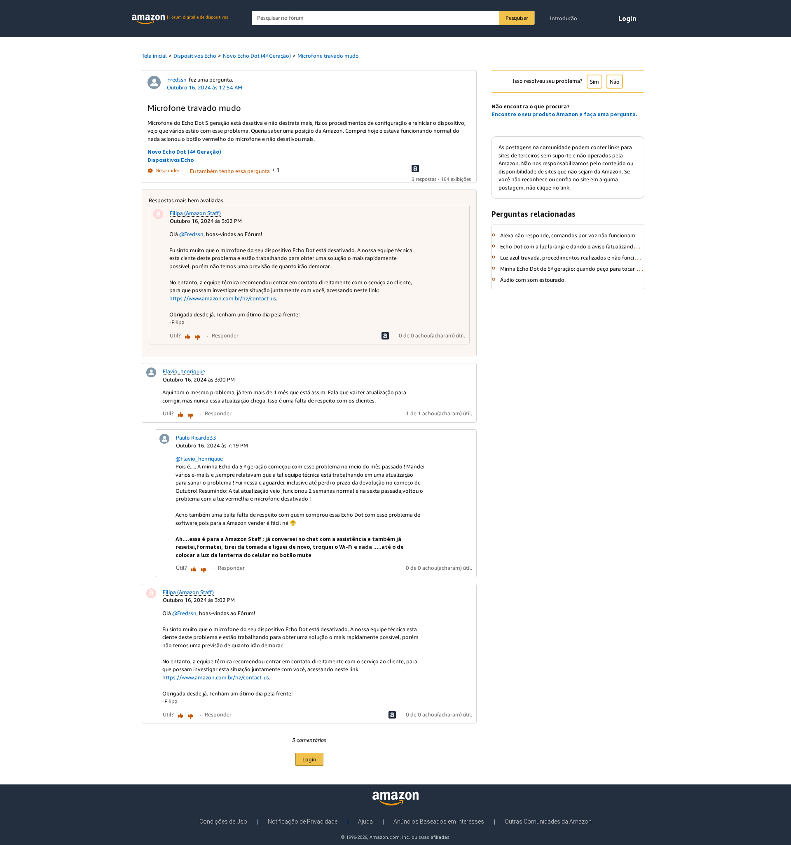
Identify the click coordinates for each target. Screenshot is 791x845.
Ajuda (365, 821)
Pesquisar (516, 17)
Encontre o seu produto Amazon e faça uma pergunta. (564, 114)
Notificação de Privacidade (302, 821)
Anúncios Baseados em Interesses (438, 821)
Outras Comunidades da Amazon (548, 821)
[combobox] (393, 18)
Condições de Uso (223, 821)
